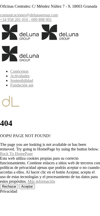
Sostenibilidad (21, 80)
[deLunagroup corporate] (20, 41)
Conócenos (19, 71)
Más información (41, 181)
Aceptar (27, 186)
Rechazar (9, 186)
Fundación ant (21, 85)
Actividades (19, 76)
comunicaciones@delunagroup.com (29, 15)
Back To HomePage (16, 154)
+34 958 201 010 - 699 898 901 (26, 19)
